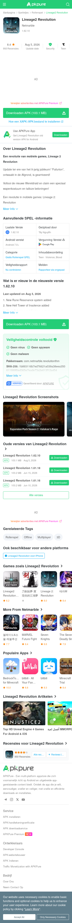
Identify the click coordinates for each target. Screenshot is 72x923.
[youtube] (23, 799)
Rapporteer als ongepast (52, 269)
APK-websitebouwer (14, 855)
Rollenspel (37, 12)
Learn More (32, 909)
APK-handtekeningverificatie (18, 822)
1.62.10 (15, 232)
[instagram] (11, 799)
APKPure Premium (13, 834)
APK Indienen (10, 860)
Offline (28, 537)
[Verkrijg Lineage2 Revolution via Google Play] (46, 244)
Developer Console (13, 849)
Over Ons (8, 881)
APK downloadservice (15, 828)
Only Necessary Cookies (53, 917)
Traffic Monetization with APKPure (22, 866)
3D (58, 537)
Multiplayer (44, 537)
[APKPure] (36, 4)
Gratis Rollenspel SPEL (18, 257)
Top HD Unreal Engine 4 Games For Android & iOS (23, 731)
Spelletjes (23, 12)
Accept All (19, 917)
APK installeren (11, 817)
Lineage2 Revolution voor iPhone (25, 555)
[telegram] (5, 799)
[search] (67, 4)
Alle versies (36, 495)
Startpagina (9, 12)
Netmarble (28, 25)
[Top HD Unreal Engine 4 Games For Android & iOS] (24, 713)
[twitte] (17, 799)
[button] (50, 46)
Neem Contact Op (13, 887)
